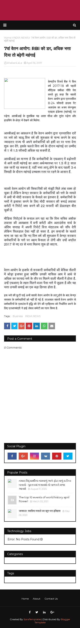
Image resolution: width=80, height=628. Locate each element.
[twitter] (67, 456)
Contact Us (51, 598)
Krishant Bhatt (40, 10)
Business (18, 316)
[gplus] (23, 456)
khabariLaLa (14, 62)
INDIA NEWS (32, 316)
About (36, 598)
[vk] (45, 456)
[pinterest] (56, 456)
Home (25, 598)
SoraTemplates (32, 619)
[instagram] (34, 456)
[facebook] (12, 456)
